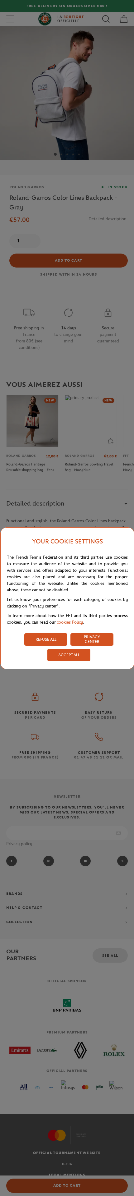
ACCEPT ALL (69, 655)
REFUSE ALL (46, 639)
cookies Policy (70, 622)
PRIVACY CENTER (92, 639)
